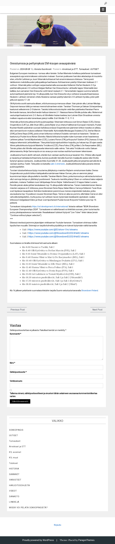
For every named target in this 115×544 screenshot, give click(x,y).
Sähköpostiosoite (18, 372)
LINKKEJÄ (14, 502)
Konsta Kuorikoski (42, 69)
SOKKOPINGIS (16, 430)
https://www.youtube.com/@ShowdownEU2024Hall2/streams (58, 233)
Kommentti (15, 334)
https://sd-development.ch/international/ (50, 206)
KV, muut (13, 457)
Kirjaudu (57, 525)
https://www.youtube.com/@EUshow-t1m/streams (53, 229)
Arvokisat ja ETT (70, 69)
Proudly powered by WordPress (38, 540)
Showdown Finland (89, 290)
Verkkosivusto (16, 381)
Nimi (12, 363)
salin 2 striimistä (57, 164)
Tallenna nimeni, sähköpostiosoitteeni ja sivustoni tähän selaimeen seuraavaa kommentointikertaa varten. (53, 394)
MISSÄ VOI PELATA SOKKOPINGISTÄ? (28, 507)
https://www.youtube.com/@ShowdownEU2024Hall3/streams (58, 236)
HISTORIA (14, 468)
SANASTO (14, 496)
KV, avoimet (15, 452)
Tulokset (13, 463)
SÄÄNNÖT (14, 474)
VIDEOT (13, 491)
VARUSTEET (15, 479)
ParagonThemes (86, 540)
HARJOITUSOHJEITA (19, 485)
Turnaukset (84, 69)
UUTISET (94, 69)
